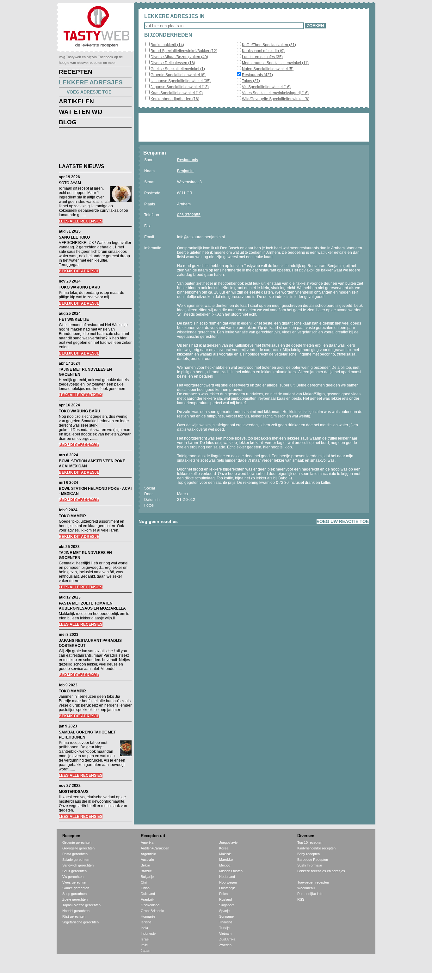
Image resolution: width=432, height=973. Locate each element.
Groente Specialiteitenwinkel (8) (178, 75)
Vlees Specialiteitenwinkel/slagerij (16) (275, 93)
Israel (145, 939)
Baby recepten (308, 854)
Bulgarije (147, 877)
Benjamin (185, 171)
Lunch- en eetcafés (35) (262, 57)
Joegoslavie (228, 842)
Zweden (225, 945)
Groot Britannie (152, 911)
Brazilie (146, 871)
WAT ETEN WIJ (80, 111)
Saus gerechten (74, 871)
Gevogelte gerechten (78, 848)
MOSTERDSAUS (74, 791)
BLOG (68, 122)
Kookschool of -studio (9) (263, 51)
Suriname (226, 916)
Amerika (147, 842)
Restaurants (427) (257, 75)
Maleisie (225, 854)
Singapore (227, 905)
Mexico (224, 865)
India (144, 928)
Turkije (224, 928)
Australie (147, 859)
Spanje (224, 911)
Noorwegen (228, 882)
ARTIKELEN (76, 101)
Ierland (146, 922)
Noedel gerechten (75, 911)
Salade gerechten (75, 859)
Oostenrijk (227, 888)
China (145, 888)
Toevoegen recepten (313, 882)
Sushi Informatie (309, 865)
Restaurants (187, 160)
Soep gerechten (74, 894)
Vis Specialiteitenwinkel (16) (266, 87)
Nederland (227, 877)
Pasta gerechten (75, 854)
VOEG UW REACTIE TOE (343, 521)
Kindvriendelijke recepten (316, 848)
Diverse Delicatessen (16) (173, 63)
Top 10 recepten (309, 842)
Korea (223, 848)
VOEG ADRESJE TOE (89, 91)
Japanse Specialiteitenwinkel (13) (180, 87)
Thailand (225, 922)
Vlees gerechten (74, 882)
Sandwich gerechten (78, 865)
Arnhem (184, 204)
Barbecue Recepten (312, 859)
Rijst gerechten (73, 916)
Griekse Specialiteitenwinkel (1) (178, 69)
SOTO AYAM (70, 183)
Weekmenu (306, 888)
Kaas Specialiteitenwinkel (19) (177, 93)
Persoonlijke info (309, 894)
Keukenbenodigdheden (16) (175, 99)
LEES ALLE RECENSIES (80, 221)
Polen (223, 894)
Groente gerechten (76, 842)
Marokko (226, 859)
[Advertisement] (90, 146)
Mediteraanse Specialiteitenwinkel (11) (275, 63)
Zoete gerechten (75, 899)
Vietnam (225, 933)
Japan (145, 950)
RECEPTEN (75, 72)
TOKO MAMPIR (72, 516)
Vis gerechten (72, 877)
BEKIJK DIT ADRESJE (79, 271)
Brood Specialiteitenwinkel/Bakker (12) (184, 51)
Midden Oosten (231, 871)
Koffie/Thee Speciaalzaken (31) (269, 45)
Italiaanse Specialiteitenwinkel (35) (181, 81)
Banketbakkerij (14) (167, 45)
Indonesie (148, 933)
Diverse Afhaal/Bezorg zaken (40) (179, 57)
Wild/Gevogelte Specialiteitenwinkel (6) (275, 99)
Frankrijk (147, 899)
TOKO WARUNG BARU (79, 287)
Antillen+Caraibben (155, 848)
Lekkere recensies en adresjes (321, 871)
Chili (144, 882)
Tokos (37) (251, 81)
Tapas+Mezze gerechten (81, 905)
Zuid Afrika (227, 939)
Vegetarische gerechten (80, 922)
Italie (144, 945)
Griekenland (150, 905)
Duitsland (148, 894)
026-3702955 (189, 215)
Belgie (145, 865)
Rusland (225, 899)
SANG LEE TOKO (74, 237)
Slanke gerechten (75, 888)
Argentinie (148, 854)
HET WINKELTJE (74, 319)
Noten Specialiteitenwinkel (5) (267, 69)
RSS (300, 899)
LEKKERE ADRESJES (91, 82)
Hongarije (148, 916)
